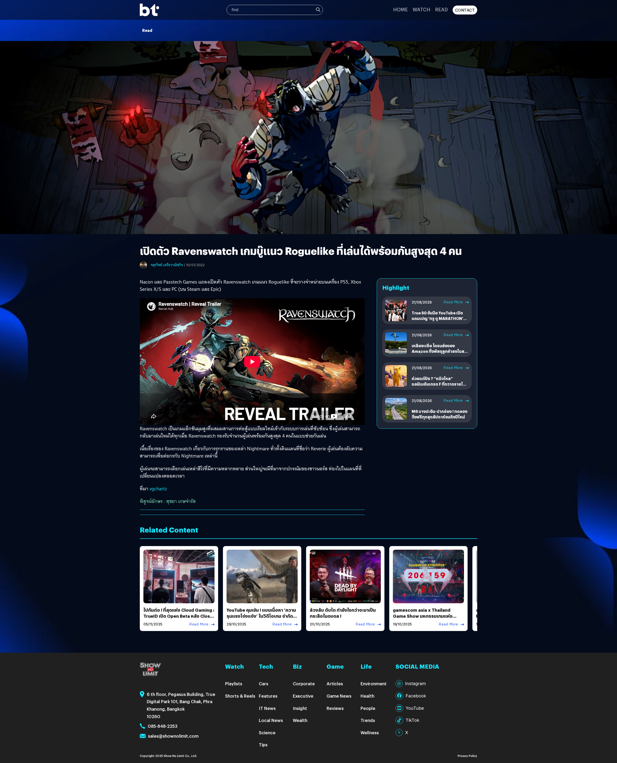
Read (441, 9)
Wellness (370, 732)
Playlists (233, 683)
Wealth (300, 720)
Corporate (304, 683)
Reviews (335, 708)
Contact (465, 10)
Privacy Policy (467, 756)
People (368, 708)
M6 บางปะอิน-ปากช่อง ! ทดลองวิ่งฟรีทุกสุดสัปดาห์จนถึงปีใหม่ (439, 414)
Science (267, 732)
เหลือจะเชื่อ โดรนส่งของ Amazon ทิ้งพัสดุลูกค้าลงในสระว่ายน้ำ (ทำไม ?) (440, 351)
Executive (303, 696)
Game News (339, 696)
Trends (368, 720)
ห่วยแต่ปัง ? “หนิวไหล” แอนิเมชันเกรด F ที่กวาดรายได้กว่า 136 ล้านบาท (438, 384)
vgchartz (158, 489)
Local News (271, 720)
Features (268, 696)
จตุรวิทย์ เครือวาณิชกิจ (167, 265)
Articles (335, 683)
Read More (453, 302)
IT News (267, 708)
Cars (263, 683)
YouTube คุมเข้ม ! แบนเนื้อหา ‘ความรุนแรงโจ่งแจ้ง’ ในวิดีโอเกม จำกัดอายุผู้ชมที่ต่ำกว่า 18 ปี (261, 616)
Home (400, 9)
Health (367, 696)
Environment (374, 683)
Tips (263, 745)
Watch (421, 9)
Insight (300, 708)
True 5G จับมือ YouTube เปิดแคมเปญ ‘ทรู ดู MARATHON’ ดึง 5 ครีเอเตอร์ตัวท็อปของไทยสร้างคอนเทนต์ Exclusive (439, 321)
